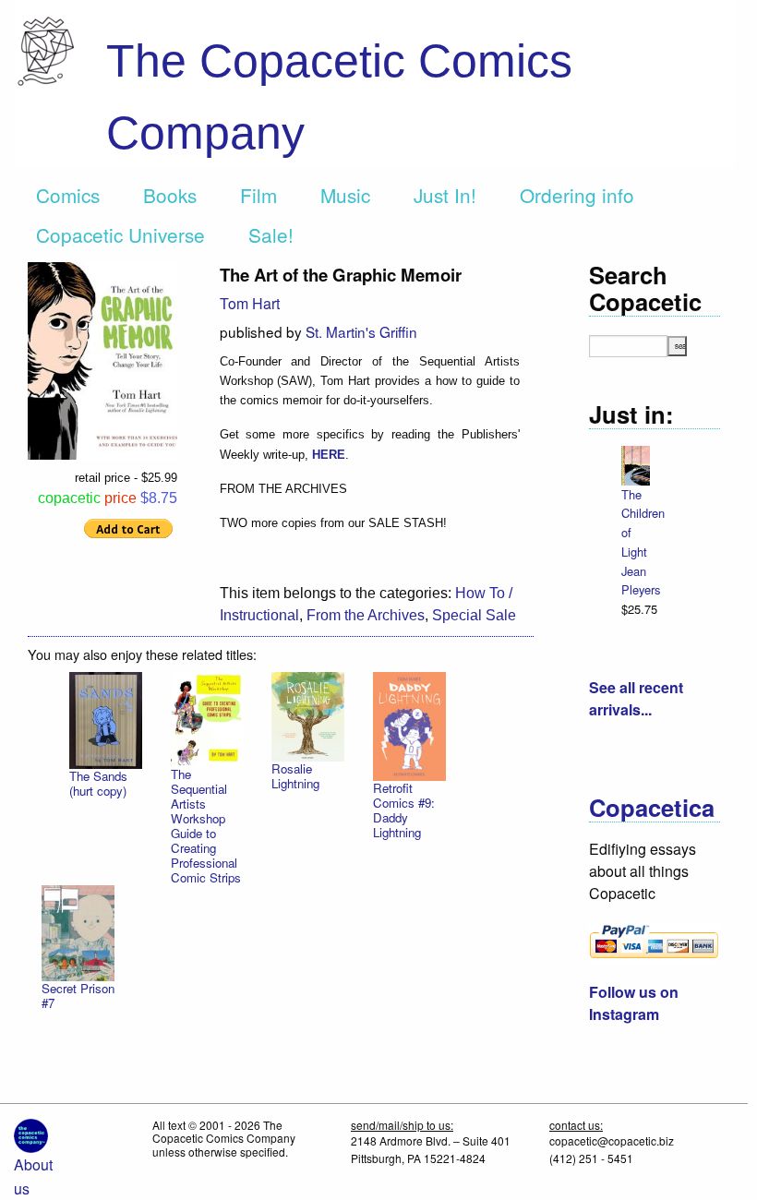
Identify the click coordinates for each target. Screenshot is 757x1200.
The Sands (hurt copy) (98, 783)
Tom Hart (250, 303)
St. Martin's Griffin (361, 331)
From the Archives (365, 615)
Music (345, 195)
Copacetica (652, 807)
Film (258, 195)
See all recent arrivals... (636, 698)
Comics (68, 195)
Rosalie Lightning (295, 776)
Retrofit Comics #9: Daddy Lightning (404, 810)
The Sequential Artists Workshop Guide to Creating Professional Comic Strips (206, 825)
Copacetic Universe (120, 234)
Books (170, 195)
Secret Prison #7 (78, 995)
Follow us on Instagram (634, 1003)
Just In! (445, 195)
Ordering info (577, 195)
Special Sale (474, 615)
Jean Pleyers (640, 580)
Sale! (271, 234)
